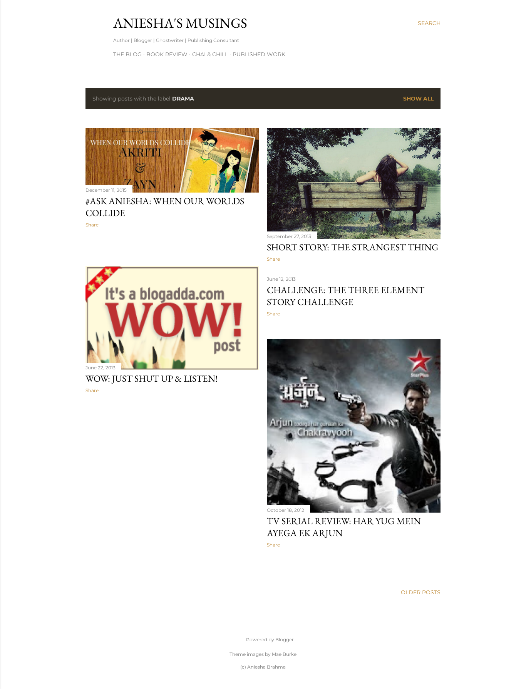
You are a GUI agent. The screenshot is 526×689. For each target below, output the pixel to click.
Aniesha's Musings (180, 23)
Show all (418, 98)
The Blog (127, 54)
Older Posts (421, 592)
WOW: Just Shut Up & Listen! (151, 378)
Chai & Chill (210, 54)
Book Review (167, 54)
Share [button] (92, 225)
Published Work (259, 54)
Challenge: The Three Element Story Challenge (345, 296)
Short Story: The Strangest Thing (353, 247)
